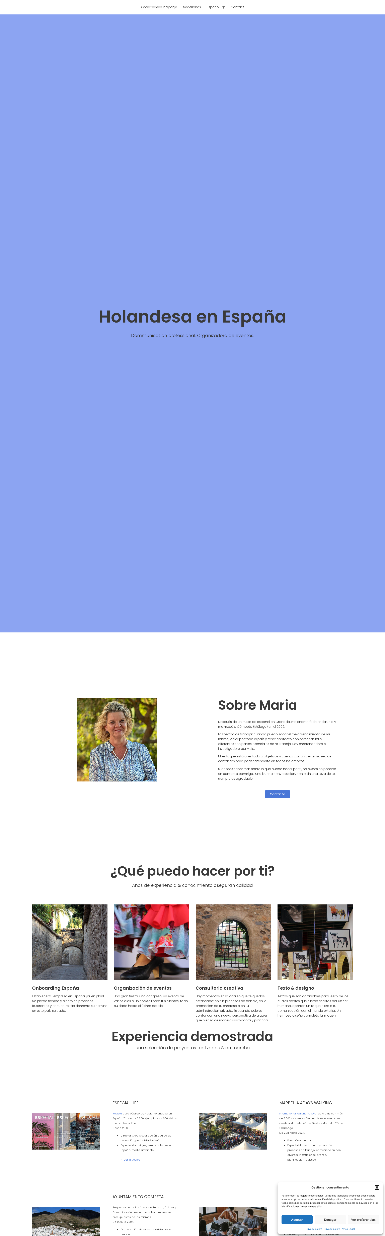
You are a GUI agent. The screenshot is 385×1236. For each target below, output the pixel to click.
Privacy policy (314, 1228)
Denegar (330, 1220)
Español (213, 7)
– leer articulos (130, 1160)
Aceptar (297, 1220)
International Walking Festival (298, 1113)
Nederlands (192, 7)
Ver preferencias (363, 1220)
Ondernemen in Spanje (159, 7)
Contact (237, 7)
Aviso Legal (348, 1228)
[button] (377, 1187)
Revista (117, 1113)
